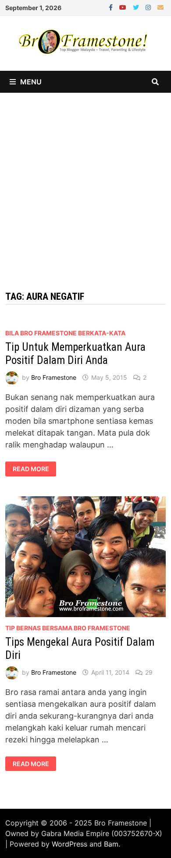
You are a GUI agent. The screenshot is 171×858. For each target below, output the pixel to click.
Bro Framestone (53, 377)
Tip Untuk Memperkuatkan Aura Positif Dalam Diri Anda (75, 354)
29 (149, 672)
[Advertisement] (85, 183)
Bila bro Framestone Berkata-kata (65, 333)
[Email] (160, 6)
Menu (31, 81)
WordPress (69, 844)
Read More (34, 469)
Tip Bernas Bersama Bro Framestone (67, 628)
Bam (111, 844)
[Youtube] (124, 6)
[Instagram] (149, 6)
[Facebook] (112, 6)
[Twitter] (137, 6)
